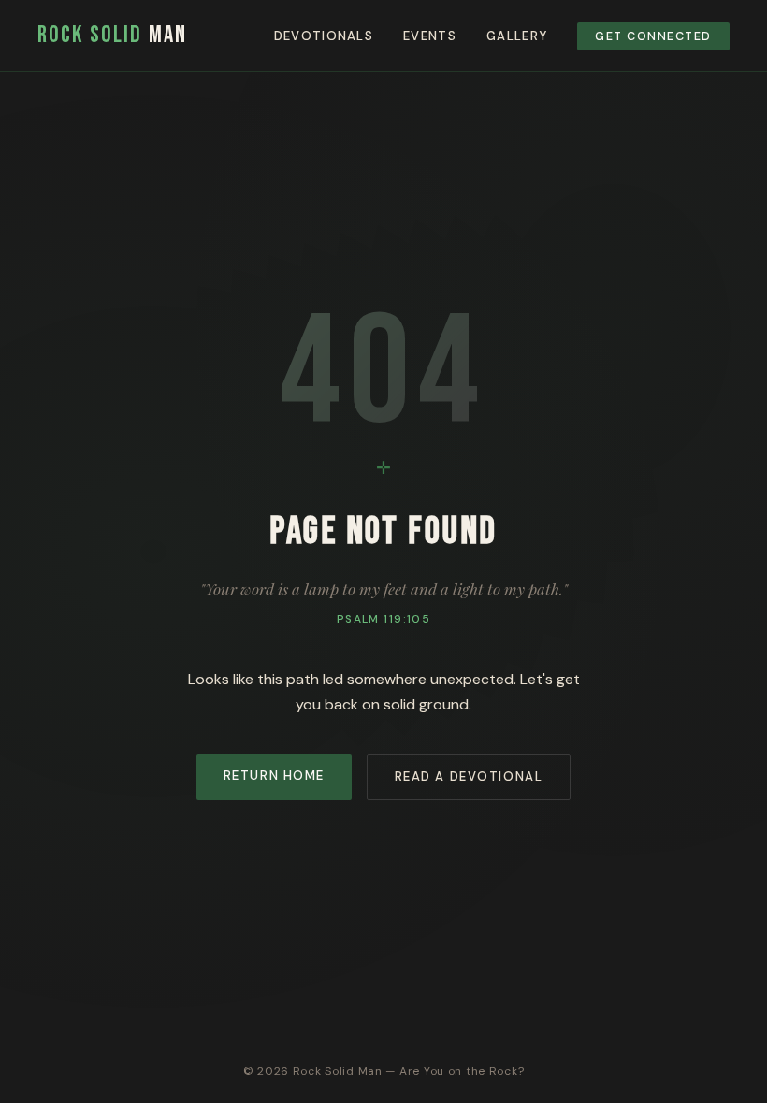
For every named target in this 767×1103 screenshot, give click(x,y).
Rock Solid (112, 35)
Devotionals (323, 36)
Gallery (516, 36)
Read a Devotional (469, 776)
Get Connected (653, 36)
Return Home (274, 775)
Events (429, 36)
